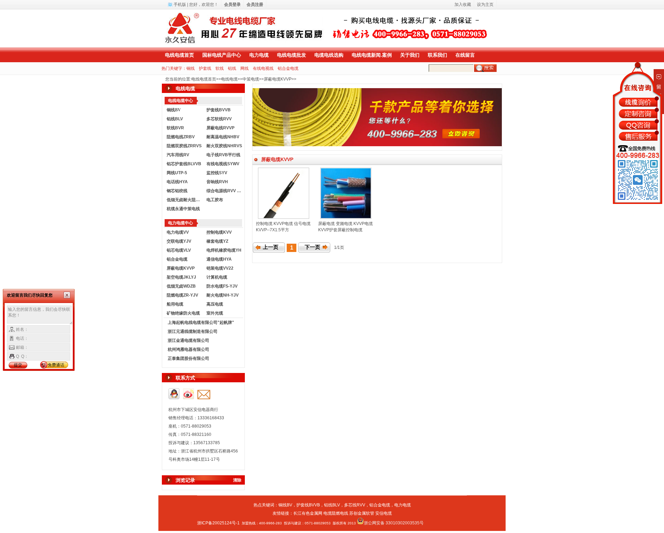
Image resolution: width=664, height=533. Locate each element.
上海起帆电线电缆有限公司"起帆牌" (201, 322)
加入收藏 (462, 4)
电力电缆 (259, 55)
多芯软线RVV (219, 118)
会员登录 (232, 4)
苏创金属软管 (361, 513)
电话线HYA (177, 181)
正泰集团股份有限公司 (188, 358)
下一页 (312, 247)
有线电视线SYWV (222, 163)
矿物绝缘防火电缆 (183, 313)
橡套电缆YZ (217, 241)
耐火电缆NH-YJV (222, 295)
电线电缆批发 (291, 55)
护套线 (205, 68)
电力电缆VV (178, 232)
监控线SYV (216, 172)
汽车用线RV (178, 154)
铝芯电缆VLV (179, 250)
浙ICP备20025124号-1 (218, 523)
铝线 (232, 68)
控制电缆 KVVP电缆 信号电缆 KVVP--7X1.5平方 (300, 223)
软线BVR (175, 127)
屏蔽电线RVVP (220, 127)
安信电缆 (383, 513)
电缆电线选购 (328, 55)
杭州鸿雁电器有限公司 (188, 349)
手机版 (180, 4)
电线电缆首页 (179, 55)
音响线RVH (217, 181)
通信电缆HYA (219, 259)
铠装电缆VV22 (219, 268)
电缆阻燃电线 (335, 513)
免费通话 (56, 365)
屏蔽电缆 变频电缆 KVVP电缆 (345, 223)
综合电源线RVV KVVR (224, 190)
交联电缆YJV (179, 241)
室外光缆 (214, 313)
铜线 (190, 68)
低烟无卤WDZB (181, 286)
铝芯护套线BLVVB (184, 163)
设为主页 (485, 4)
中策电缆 (250, 79)
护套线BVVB (218, 109)
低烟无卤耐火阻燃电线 (185, 199)
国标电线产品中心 (221, 55)
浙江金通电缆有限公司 (188, 340)
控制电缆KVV (219, 232)
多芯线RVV (354, 505)
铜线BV (285, 505)
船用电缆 (175, 304)
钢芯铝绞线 (177, 190)
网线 (244, 68)
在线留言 (465, 55)
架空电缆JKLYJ (181, 277)
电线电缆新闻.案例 (372, 55)
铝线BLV (175, 118)
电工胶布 (214, 199)
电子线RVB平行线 (223, 154)
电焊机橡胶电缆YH (223, 250)
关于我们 (409, 55)
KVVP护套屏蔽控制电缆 (340, 229)
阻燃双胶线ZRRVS (184, 145)
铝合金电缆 (288, 68)
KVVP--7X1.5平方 (272, 229)
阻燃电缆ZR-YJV (182, 295)
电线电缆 (229, 79)
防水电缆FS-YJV (222, 286)
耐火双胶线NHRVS (224, 145)
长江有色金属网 (307, 513)
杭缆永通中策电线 (183, 208)
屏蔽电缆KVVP (278, 79)
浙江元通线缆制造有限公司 (193, 331)
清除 (237, 480)
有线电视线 (263, 68)
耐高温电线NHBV (222, 136)
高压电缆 (214, 304)
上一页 (270, 247)
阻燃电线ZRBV (181, 136)
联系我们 (437, 55)
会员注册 (255, 4)
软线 (219, 68)
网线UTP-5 (177, 172)
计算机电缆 (216, 277)
